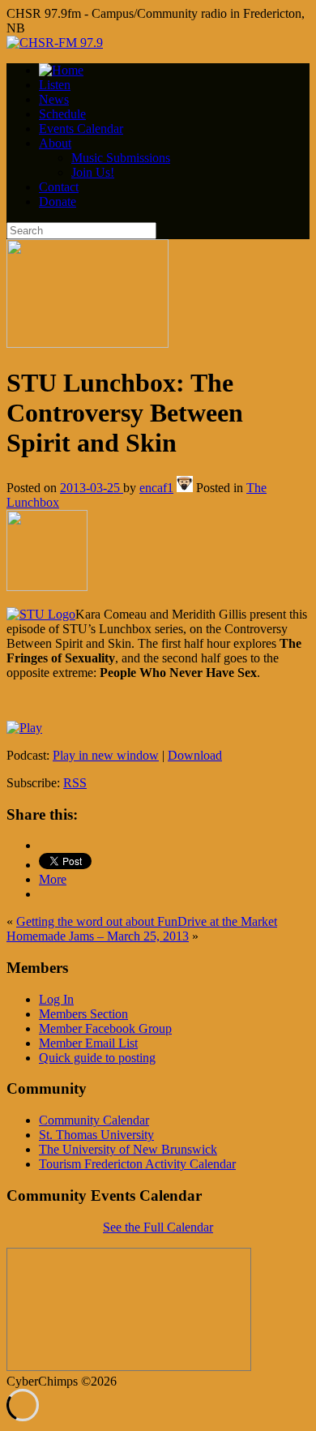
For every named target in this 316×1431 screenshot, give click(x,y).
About (55, 143)
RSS (75, 783)
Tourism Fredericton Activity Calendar (137, 1164)
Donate (57, 201)
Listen (54, 85)
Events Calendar (81, 128)
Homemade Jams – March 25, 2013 (97, 936)
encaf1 (156, 488)
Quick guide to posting (97, 1058)
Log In (56, 999)
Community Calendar (94, 1120)
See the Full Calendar (158, 1227)
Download (195, 755)
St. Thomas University (96, 1135)
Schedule (62, 114)
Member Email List (88, 1043)
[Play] (24, 728)
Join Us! (92, 172)
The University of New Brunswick (128, 1149)
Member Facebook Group (105, 1028)
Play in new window (106, 755)
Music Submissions (120, 158)
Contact (59, 187)
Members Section (83, 1014)
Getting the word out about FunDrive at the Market (146, 921)
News (54, 99)
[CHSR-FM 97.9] (54, 42)
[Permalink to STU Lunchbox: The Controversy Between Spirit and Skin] (87, 343)
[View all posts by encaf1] (185, 488)
